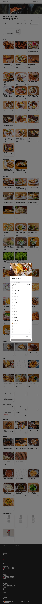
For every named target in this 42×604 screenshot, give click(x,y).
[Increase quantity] (29, 336)
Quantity (13, 336)
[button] (21, 269)
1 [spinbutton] (28, 336)
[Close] (30, 264)
